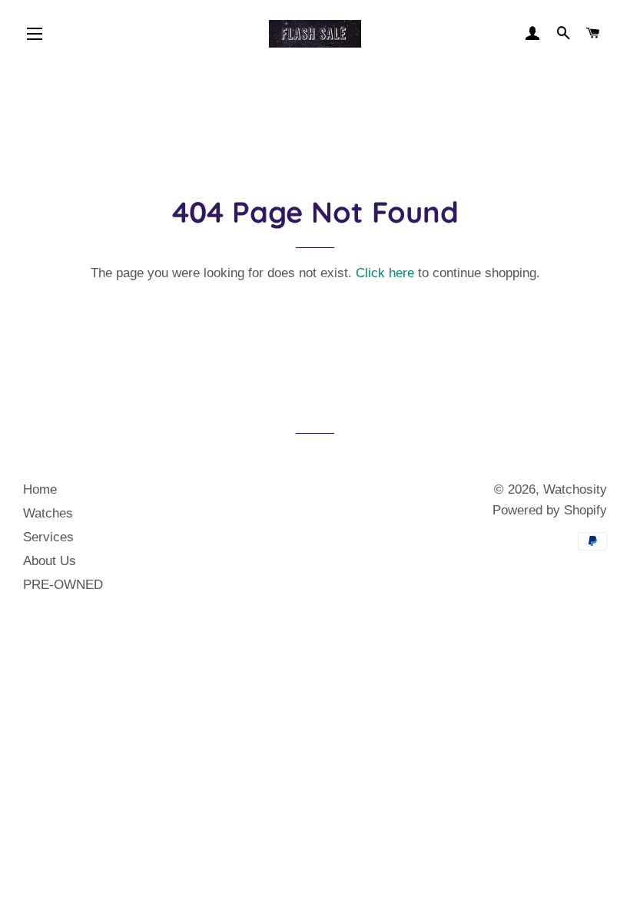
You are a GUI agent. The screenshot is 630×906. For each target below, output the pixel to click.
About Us (49, 561)
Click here (385, 273)
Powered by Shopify (549, 510)
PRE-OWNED (63, 584)
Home (40, 489)
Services (48, 537)
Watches (48, 513)
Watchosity (575, 489)
